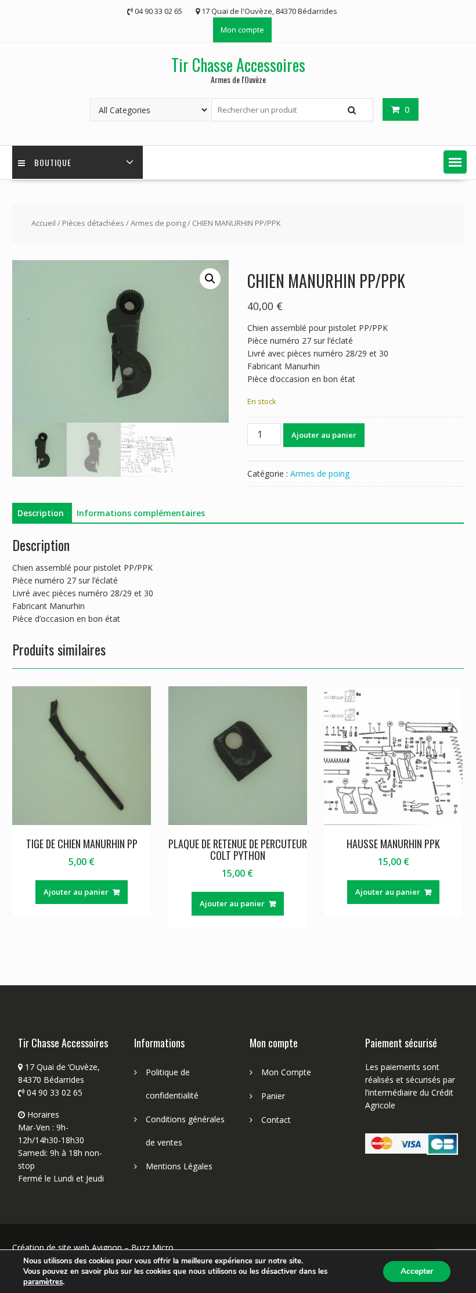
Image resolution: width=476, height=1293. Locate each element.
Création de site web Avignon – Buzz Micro (93, 1247)
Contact (276, 1119)
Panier (273, 1095)
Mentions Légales (179, 1166)
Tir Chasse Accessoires (238, 65)
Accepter (417, 1271)
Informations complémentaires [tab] (141, 512)
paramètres (43, 1282)
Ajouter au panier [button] (76, 892)
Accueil (43, 223)
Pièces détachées (93, 223)
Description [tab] (40, 512)
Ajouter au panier (323, 435)
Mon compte (242, 29)
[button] (455, 162)
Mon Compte (286, 1072)
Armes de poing (158, 223)
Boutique (52, 162)
